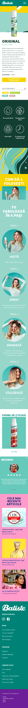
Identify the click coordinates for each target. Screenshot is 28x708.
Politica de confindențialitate (10, 676)
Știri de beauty (6, 639)
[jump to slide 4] (15, 489)
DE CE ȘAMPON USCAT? (10, 591)
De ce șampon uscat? (8, 630)
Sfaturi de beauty (7, 636)
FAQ (3, 672)
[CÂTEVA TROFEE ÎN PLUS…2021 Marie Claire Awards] (14, 548)
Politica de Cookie (7, 679)
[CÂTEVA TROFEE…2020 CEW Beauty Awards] (14, 517)
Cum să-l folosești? (7, 633)
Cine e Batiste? (6, 669)
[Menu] (24, 3)
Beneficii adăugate (7, 654)
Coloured (5, 657)
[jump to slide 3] (14, 489)
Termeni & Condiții (7, 682)
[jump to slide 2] (13, 489)
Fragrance (5, 651)
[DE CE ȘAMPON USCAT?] (14, 579)
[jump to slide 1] (12, 489)
